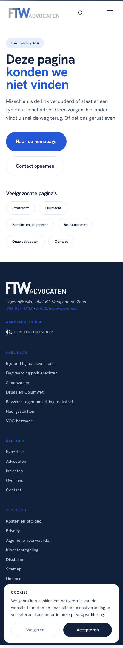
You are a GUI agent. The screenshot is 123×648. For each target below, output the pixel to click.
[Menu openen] (110, 12)
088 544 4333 (19, 308)
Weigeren (35, 629)
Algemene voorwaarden (29, 540)
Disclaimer (16, 559)
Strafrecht (20, 208)
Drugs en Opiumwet (25, 392)
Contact (61, 241)
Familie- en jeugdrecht (30, 224)
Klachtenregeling (22, 550)
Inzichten (14, 471)
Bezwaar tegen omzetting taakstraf (39, 401)
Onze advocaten (25, 241)
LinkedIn (13, 578)
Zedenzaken (17, 382)
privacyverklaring (87, 614)
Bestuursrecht (75, 224)
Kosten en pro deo (23, 521)
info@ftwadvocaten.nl (56, 308)
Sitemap (13, 569)
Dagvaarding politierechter (31, 373)
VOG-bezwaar (19, 421)
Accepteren (88, 629)
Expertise (15, 451)
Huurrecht (53, 208)
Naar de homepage (36, 141)
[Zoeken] (80, 13)
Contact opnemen (35, 166)
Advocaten (16, 461)
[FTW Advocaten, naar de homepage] (32, 13)
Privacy (13, 530)
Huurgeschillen (20, 411)
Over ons (14, 480)
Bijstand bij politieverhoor (30, 363)
